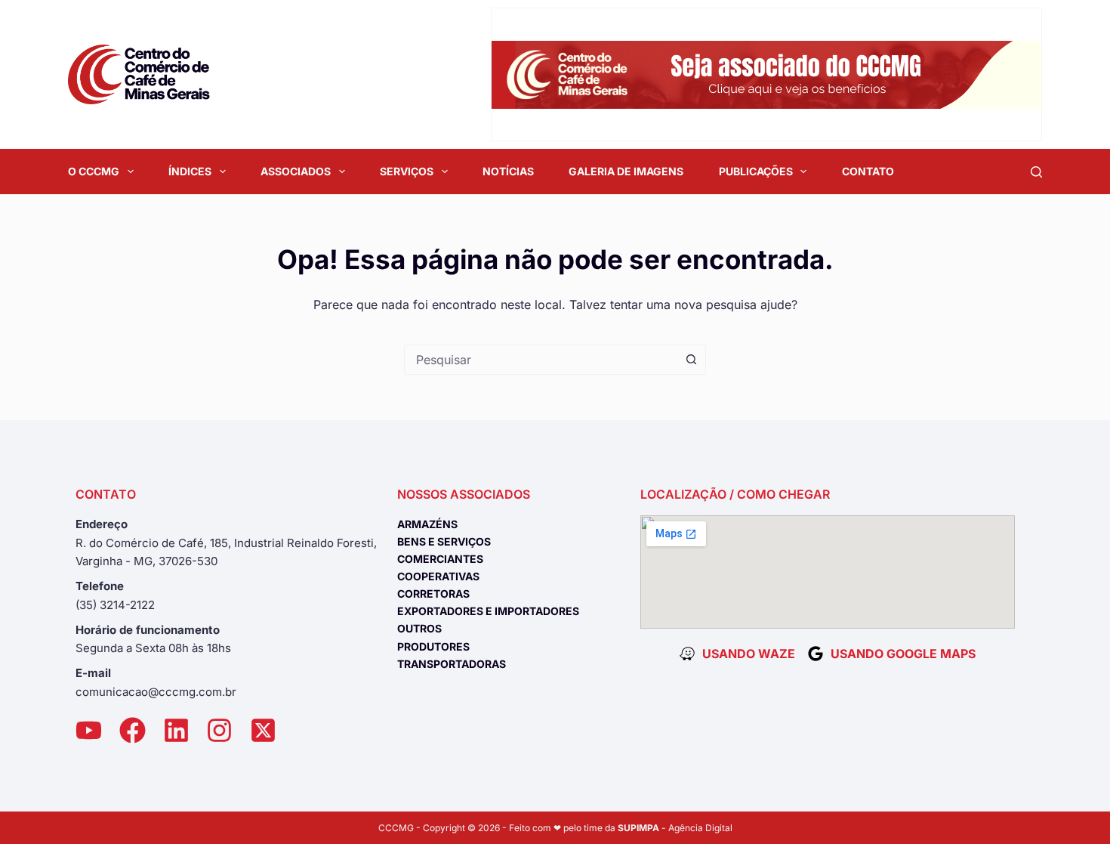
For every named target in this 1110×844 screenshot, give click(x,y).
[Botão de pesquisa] (691, 359)
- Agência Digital (675, 827)
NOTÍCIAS (508, 171)
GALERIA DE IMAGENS (626, 171)
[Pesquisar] (1036, 172)
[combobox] (541, 360)
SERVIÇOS (406, 171)
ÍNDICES (189, 171)
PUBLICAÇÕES (756, 171)
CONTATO (868, 171)
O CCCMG (93, 171)
